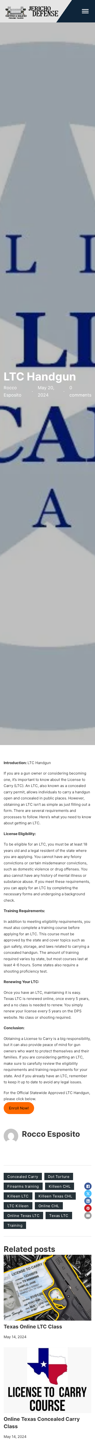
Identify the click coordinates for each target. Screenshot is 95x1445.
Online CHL (48, 1206)
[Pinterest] (88, 1208)
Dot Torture (59, 1176)
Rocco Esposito (51, 1134)
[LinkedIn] (88, 1201)
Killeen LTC (18, 1196)
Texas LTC (58, 1215)
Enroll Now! (19, 1108)
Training (14, 1225)
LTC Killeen (18, 1206)
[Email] (88, 1215)
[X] (88, 1193)
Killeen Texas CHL (55, 1196)
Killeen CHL (60, 1186)
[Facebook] (88, 1186)
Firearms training (23, 1186)
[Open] (85, 11)
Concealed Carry (22, 1176)
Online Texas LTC (23, 1215)
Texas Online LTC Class (33, 1327)
